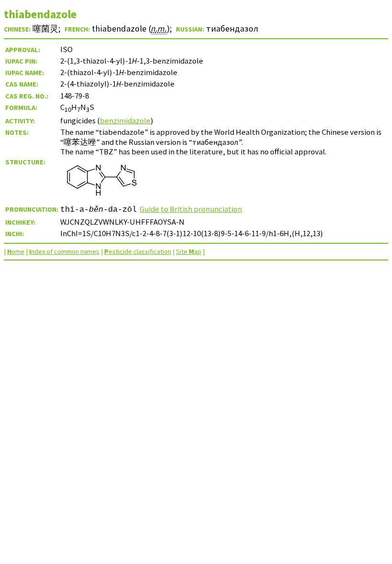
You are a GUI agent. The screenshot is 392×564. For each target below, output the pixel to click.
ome (15, 251)
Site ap (188, 251)
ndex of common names (64, 251)
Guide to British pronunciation (191, 209)
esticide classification (137, 251)
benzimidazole (125, 120)
